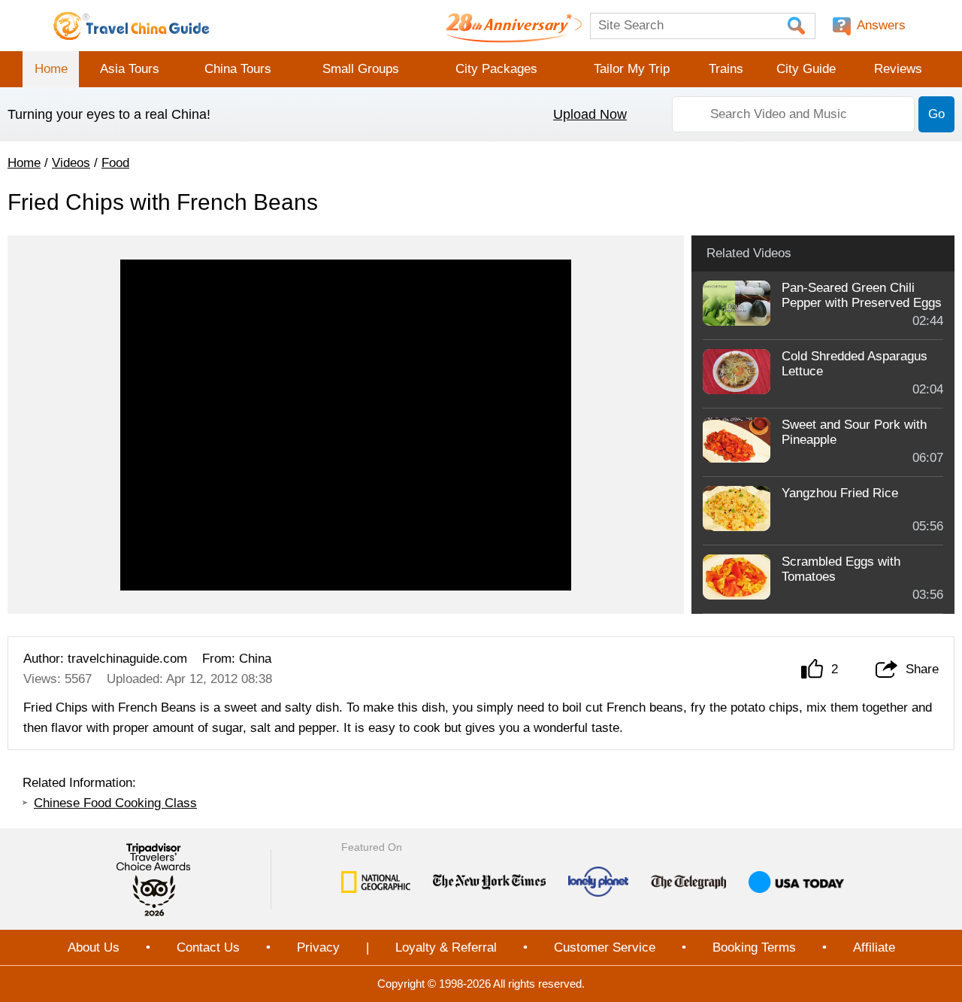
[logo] (131, 25)
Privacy (318, 947)
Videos (71, 163)
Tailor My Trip (632, 69)
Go (936, 114)
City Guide (806, 69)
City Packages (496, 69)
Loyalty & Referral (446, 947)
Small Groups (360, 69)
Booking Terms (754, 947)
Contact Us (208, 947)
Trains (726, 69)
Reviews (898, 69)
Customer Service (604, 947)
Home (51, 69)
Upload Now (590, 114)
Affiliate (874, 947)
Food (115, 163)
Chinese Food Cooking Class (115, 803)
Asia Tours (129, 69)
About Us (93, 947)
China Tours (237, 69)
